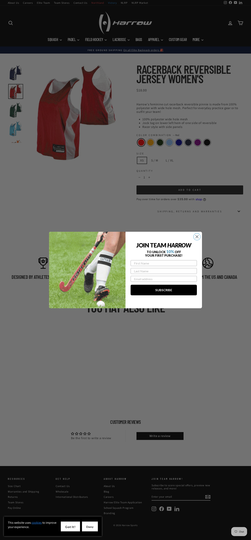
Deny (90, 526)
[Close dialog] (197, 236)
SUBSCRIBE (163, 290)
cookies (37, 523)
